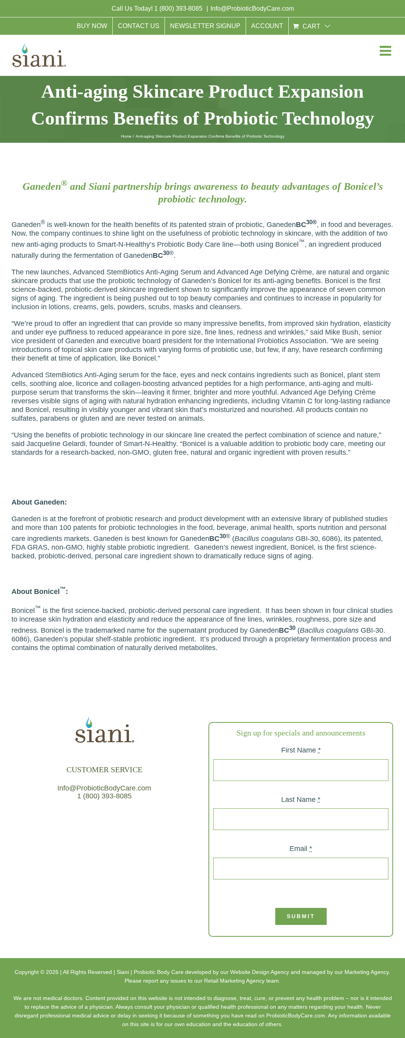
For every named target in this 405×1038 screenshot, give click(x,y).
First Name (301, 750)
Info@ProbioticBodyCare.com (252, 8)
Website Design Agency (259, 972)
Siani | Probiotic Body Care (150, 972)
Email (301, 849)
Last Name (300, 800)
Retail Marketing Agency (234, 980)
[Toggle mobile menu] (385, 52)
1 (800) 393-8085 (179, 8)
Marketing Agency (366, 972)
